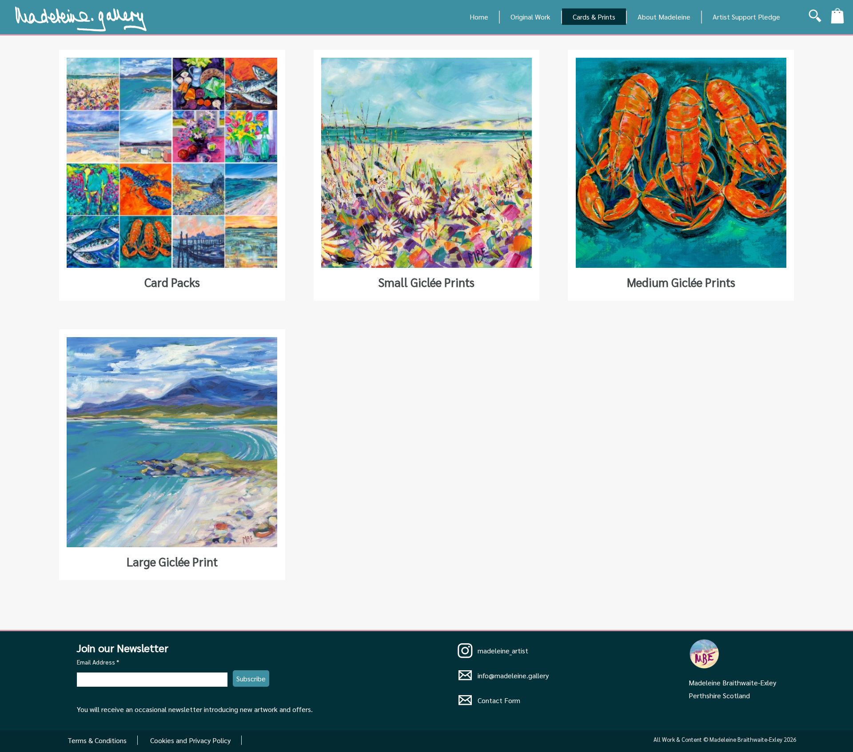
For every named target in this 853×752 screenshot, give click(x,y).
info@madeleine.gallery (513, 675)
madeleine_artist (503, 650)
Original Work (530, 16)
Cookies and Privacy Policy (190, 740)
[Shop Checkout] (837, 17)
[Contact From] (465, 703)
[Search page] (815, 18)
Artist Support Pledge (746, 16)
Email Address (98, 662)
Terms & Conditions (97, 740)
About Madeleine (664, 16)
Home (479, 16)
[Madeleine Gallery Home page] (80, 28)
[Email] (465, 679)
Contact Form (499, 700)
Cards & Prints (594, 16)
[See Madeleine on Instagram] (465, 651)
